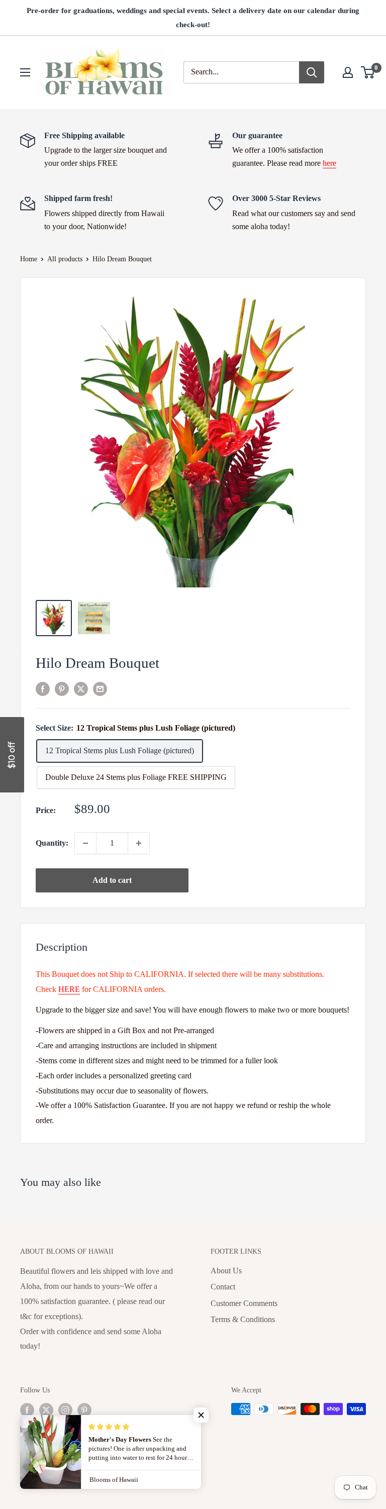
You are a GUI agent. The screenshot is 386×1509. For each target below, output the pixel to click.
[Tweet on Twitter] (81, 688)
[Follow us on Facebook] (27, 1410)
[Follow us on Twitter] (46, 1410)
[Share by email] (100, 688)
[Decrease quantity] (85, 843)
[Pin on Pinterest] (62, 688)
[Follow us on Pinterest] (84, 1410)
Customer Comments (244, 1303)
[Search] (311, 72)
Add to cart (112, 880)
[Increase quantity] (138, 843)
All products (64, 259)
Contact (223, 1286)
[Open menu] (25, 72)
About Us (226, 1270)
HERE (69, 989)
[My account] (348, 72)
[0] (368, 72)
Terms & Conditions (243, 1319)
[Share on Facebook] (43, 688)
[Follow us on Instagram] (65, 1410)
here (329, 163)
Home (28, 259)
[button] (201, 1415)
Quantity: (52, 843)
